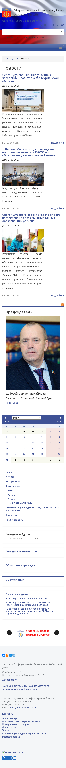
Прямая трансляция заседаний (22, 721)
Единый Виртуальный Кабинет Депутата (25, 685)
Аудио (11, 499)
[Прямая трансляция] (41, 25)
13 (33, 442)
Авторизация (9, 679)
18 (15, 448)
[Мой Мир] (10, 655)
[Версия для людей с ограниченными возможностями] (62, 25)
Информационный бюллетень (19, 688)
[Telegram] (13, 655)
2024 (7, 421)
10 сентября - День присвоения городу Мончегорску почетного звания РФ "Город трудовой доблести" (29, 611)
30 (59, 454)
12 (24, 442)
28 (42, 454)
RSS (6, 730)
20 (33, 448)
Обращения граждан (16, 724)
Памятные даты (15, 519)
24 (7, 454)
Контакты (11, 515)
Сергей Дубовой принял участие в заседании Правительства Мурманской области (30, 78)
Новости (10, 472)
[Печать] (45, 25)
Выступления (13, 481)
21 (42, 448)
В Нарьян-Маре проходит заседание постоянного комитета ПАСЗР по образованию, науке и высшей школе (28, 152)
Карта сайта (11, 727)
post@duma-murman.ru (23, 707)
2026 (58, 421)
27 (33, 454)
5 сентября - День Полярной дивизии (26, 598)
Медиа (9, 490)
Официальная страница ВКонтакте (22, 20)
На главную (11, 718)
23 (59, 448)
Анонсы (10, 476)
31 (7, 460)
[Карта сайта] (49, 25)
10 (7, 442)
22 (50, 448)
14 (42, 442)
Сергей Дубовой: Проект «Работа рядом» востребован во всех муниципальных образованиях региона (31, 218)
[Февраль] (5, 418)
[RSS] (53, 25)
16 (59, 442)
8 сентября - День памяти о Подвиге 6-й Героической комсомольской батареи (28, 603)
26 (24, 454)
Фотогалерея (13, 485)
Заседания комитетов (21, 551)
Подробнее (57, 142)
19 (24, 448)
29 (50, 454)
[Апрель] (60, 418)
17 (7, 448)
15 (50, 442)
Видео (11, 495)
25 (15, 454)
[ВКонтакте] (3, 655)
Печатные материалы (20, 502)
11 (15, 442)
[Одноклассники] (7, 655)
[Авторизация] (57, 25)
